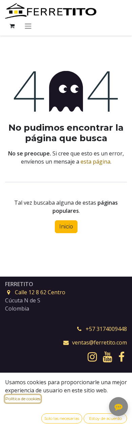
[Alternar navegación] (28, 26)
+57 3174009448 (106, 329)
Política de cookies (22, 398)
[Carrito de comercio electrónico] (12, 26)
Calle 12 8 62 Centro (40, 292)
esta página (95, 161)
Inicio (66, 226)
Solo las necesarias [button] (61, 418)
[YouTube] (107, 357)
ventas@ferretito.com (99, 342)
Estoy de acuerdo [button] (105, 418)
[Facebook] (121, 357)
